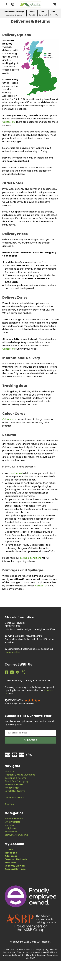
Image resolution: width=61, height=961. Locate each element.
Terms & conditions (30, 557)
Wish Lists (10, 862)
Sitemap (9, 804)
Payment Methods (16, 859)
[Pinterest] (17, 672)
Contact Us (8, 121)
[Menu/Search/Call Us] (9, 4)
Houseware (11, 831)
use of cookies (12, 652)
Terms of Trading (14, 784)
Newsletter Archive (15, 791)
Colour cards (9, 419)
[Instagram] (12, 672)
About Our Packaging (16, 781)
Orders (9, 849)
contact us (16, 473)
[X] (23, 672)
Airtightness (11, 828)
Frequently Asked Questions (20, 774)
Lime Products (12, 821)
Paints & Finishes (14, 818)
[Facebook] (6, 672)
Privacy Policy (12, 787)
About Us (9, 771)
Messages (11, 852)
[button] (30, 700)
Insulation (10, 825)
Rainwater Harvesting (16, 834)
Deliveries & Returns (15, 778)
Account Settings (15, 869)
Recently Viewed (15, 865)
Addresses (11, 856)
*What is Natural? (14, 797)
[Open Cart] (54, 4)
